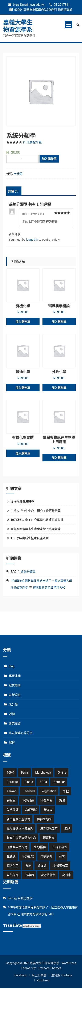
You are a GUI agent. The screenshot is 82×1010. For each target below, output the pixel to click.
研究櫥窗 (15, 723)
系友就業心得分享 (20, 733)
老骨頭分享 (60, 865)
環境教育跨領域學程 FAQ (49, 587)
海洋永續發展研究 (22, 501)
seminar (59, 782)
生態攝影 (40, 847)
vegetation (48, 791)
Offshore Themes (49, 968)
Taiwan (11, 791)
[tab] (13, 191)
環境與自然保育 (17, 847)
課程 (12, 742)
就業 (62, 800)
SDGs (43, 782)
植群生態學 (44, 819)
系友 (28, 865)
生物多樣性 (60, 847)
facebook (20, 975)
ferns (25, 772)
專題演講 (15, 675)
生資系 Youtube (61, 975)
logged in (32, 239)
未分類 (17, 173)
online (62, 772)
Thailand (29, 791)
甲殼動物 (28, 856)
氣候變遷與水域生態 (20, 828)
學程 (66, 791)
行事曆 (29, 875)
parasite (12, 782)
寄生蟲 (11, 800)
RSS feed (43, 980)
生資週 (11, 856)
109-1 (11, 772)
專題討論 (28, 800)
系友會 (42, 865)
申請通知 (47, 856)
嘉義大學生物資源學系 (18, 25)
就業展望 (15, 685)
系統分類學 (28, 571)
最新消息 (15, 695)
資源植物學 (48, 875)
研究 (62, 856)
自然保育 (13, 875)
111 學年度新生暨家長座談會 (30, 538)
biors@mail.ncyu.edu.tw (28, 4)
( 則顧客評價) (32, 142)
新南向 (48, 809)
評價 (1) (13, 191)
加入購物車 (49, 158)
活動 (12, 714)
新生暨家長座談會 (18, 819)
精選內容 (13, 865)
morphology (43, 772)
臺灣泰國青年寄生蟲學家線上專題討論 (36, 529)
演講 (67, 828)
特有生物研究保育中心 (21, 837)
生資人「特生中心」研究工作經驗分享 (36, 510)
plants (29, 782)
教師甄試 (31, 809)
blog (12, 666)
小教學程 (47, 800)
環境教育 (49, 837)
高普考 (66, 875)
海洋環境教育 (49, 828)
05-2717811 (61, 4)
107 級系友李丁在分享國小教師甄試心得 (37, 520)
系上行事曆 (39, 975)
